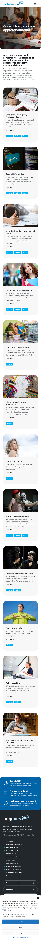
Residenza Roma (11, 853)
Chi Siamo (9, 841)
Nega (20, 927)
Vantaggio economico (13, 869)
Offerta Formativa (12, 863)
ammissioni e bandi (17, 796)
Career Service (11, 876)
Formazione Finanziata (13, 866)
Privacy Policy (24, 937)
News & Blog (10, 860)
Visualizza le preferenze (20, 933)
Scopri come (27, 786)
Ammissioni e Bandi (13, 857)
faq (24, 803)
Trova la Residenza (13, 883)
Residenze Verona (12, 847)
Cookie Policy (15, 937)
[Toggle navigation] (35, 4)
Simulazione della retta (14, 872)
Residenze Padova (12, 850)
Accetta (20, 922)
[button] (38, 898)
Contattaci (10, 889)
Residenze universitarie (14, 844)
